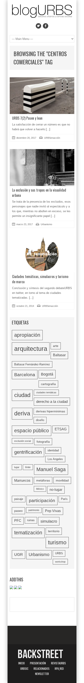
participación (42, 500)
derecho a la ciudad (52, 401)
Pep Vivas (53, 511)
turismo (57, 542)
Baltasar (59, 355)
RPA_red (59, 668)
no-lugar (56, 489)
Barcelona (24, 374)
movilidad (62, 480)
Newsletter (42, 674)
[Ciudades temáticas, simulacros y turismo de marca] (42, 254)
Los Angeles (55, 459)
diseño (40, 420)
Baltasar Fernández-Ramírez (32, 364)
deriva (22, 413)
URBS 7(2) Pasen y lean (27, 118)
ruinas (31, 520)
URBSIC (24, 668)
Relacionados (42, 668)
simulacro (48, 521)
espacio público (31, 430)
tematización (28, 532)
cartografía (48, 384)
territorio (53, 531)
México (40, 489)
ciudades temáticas (46, 392)
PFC (17, 520)
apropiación (27, 335)
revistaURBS (58, 663)
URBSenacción (52, 138)
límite (28, 467)
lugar (16, 467)
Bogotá (47, 374)
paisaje (18, 499)
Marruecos (22, 480)
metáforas (43, 480)
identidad (53, 450)
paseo (18, 510)
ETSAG (61, 429)
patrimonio (33, 510)
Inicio (21, 663)
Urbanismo (46, 224)
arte (55, 346)
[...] (47, 129)
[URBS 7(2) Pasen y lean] (42, 95)
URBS (59, 553)
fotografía (43, 441)
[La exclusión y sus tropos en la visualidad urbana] (42, 167)
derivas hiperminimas (50, 411)
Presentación (38, 663)
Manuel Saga (51, 469)
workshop (60, 561)
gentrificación (28, 452)
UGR (18, 554)
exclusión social (22, 441)
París (64, 499)
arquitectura (30, 348)
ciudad (22, 395)
